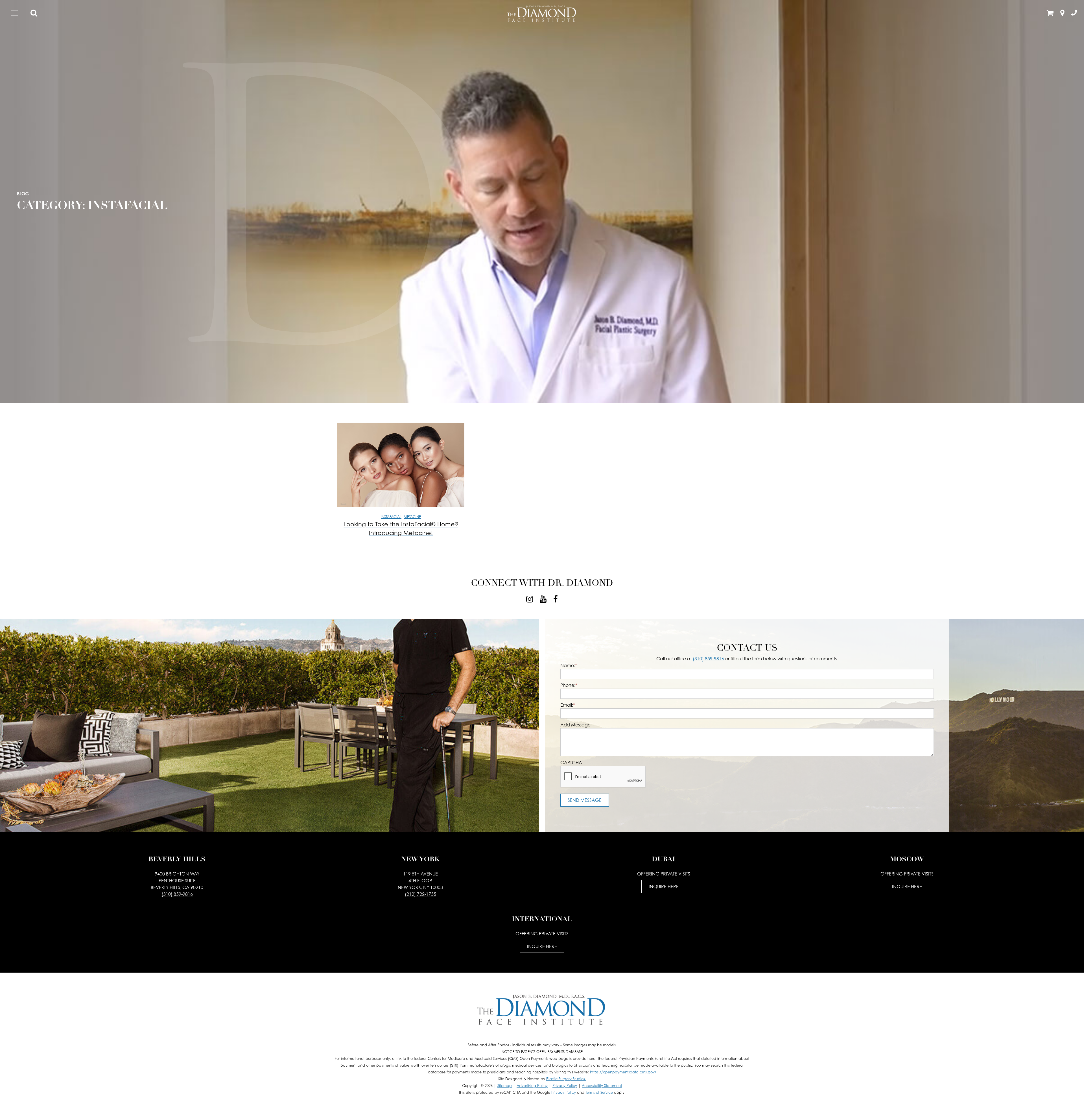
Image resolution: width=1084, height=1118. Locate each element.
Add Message (575, 725)
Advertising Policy (532, 1086)
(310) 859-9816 (708, 658)
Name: (568, 665)
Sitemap (504, 1086)
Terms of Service (599, 1092)
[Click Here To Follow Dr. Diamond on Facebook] (555, 599)
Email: (567, 705)
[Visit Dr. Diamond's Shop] (1050, 14)
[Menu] (14, 13)
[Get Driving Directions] (1062, 14)
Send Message (585, 800)
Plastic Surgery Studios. (566, 1079)
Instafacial (391, 517)
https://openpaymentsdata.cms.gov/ (623, 1072)
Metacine (412, 517)
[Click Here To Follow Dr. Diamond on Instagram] (529, 599)
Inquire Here (664, 886)
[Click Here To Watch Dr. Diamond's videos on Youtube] (543, 599)
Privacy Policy (564, 1086)
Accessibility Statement (602, 1086)
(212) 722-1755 (420, 894)
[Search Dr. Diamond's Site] (34, 14)
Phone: (568, 685)
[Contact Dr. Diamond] (1074, 14)
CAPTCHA (571, 762)
